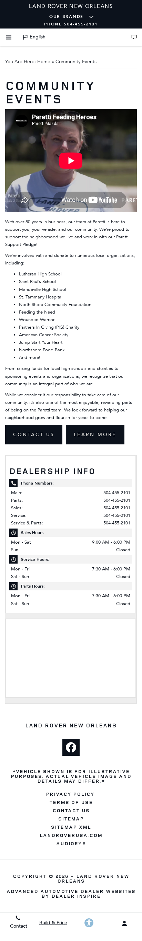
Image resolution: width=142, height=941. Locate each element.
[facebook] (71, 747)
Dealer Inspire (75, 896)
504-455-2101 (116, 492)
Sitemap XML (71, 827)
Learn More (95, 434)
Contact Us (33, 434)
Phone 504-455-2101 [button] (71, 24)
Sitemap (71, 818)
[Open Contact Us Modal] (134, 37)
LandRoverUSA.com (71, 835)
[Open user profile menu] (124, 923)
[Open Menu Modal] (8, 37)
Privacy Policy (70, 794)
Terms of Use (71, 802)
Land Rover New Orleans (93, 878)
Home (43, 61)
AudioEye (71, 843)
